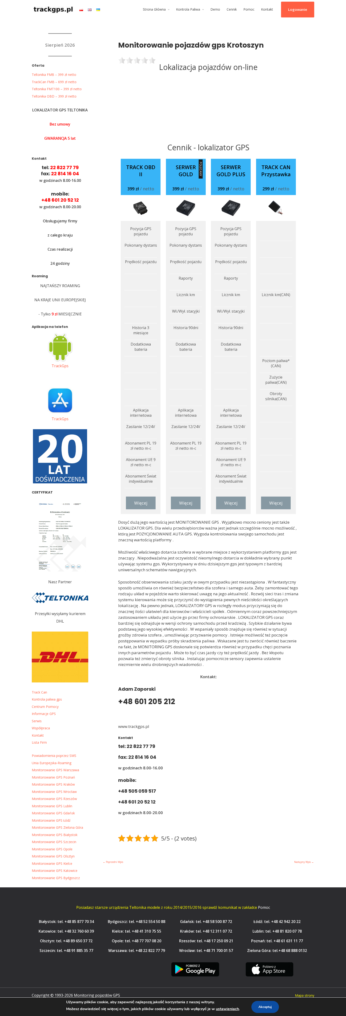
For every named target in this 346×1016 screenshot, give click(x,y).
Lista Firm (39, 742)
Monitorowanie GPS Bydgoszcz (56, 878)
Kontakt (267, 9)
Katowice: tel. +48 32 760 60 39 (66, 931)
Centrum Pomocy (45, 706)
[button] (297, 10)
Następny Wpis (304, 862)
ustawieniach (227, 1009)
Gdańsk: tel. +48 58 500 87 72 (206, 921)
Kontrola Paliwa (188, 9)
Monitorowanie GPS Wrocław (54, 791)
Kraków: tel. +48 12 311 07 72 (206, 931)
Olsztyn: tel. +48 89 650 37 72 (66, 940)
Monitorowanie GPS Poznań (53, 777)
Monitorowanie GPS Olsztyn (53, 856)
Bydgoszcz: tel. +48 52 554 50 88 (136, 921)
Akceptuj (265, 1007)
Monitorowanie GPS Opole (52, 849)
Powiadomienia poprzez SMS (54, 755)
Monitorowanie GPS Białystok (54, 834)
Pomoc (248, 9)
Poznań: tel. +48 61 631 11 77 (277, 940)
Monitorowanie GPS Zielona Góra (57, 827)
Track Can (39, 692)
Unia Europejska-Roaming (51, 763)
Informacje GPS (44, 713)
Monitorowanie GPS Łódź (51, 820)
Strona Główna (154, 9)
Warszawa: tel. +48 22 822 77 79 (136, 950)
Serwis (37, 721)
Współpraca (41, 728)
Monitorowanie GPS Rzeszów (54, 798)
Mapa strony (304, 995)
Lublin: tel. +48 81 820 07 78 (277, 931)
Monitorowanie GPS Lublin (52, 806)
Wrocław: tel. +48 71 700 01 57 (206, 950)
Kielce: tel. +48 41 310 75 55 (136, 931)
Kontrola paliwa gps (47, 699)
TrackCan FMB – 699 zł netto (54, 82)
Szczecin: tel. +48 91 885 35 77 (66, 950)
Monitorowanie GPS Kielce (52, 863)
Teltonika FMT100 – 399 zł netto (57, 89)
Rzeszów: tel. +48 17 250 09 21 (206, 940)
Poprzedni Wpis (113, 862)
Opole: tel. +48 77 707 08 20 (136, 940)
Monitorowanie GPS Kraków (53, 784)
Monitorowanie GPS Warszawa (55, 770)
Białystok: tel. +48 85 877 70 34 (66, 921)
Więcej (140, 503)
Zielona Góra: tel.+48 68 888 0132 (277, 950)
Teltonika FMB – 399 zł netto (54, 74)
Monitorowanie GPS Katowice (54, 870)
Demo (215, 9)
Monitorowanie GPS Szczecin (54, 842)
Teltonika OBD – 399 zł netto (54, 96)
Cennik (232, 9)
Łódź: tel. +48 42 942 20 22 (277, 921)
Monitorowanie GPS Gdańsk (53, 813)
